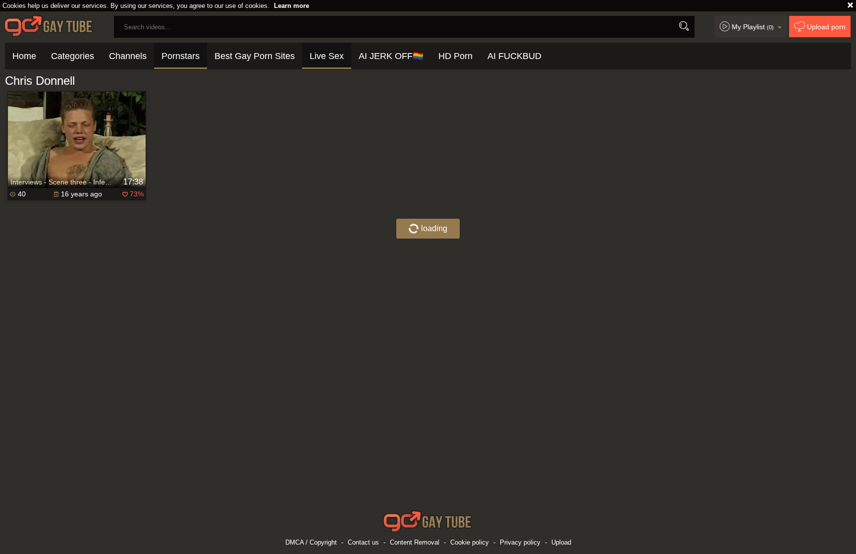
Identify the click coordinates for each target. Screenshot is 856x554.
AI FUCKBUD (514, 56)
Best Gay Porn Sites (254, 56)
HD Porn (455, 56)
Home (24, 56)
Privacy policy (520, 542)
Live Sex (327, 56)
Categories (72, 56)
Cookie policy (469, 542)
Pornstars (180, 56)
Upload (561, 542)
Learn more (291, 5)
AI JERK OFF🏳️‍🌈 (391, 56)
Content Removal (414, 542)
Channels (128, 56)
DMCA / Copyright (311, 542)
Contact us (363, 542)
